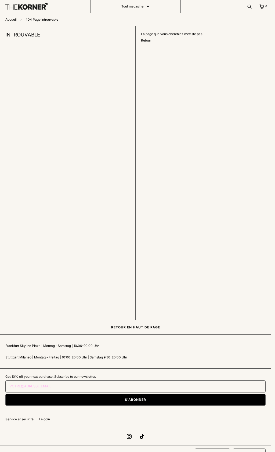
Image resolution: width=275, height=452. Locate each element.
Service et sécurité (19, 419)
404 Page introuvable (42, 19)
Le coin (44, 419)
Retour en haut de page (135, 327)
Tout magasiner (132, 6)
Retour (146, 40)
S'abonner (135, 400)
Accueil (11, 19)
